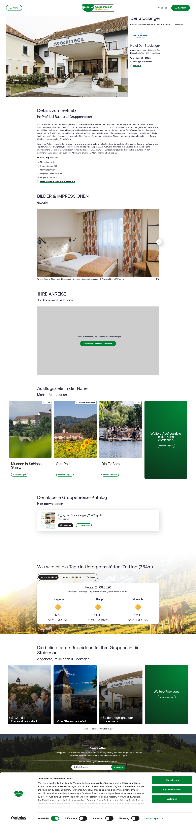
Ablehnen (172, 799)
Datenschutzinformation (50, 807)
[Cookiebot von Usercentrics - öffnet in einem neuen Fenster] (18, 818)
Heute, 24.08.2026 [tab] (48, 577)
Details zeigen (152, 818)
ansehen (67, 525)
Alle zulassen (172, 780)
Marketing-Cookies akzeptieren (98, 344)
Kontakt (182, 8)
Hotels (93, 729)
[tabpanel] (98, 603)
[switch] (83, 818)
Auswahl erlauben (172, 789)
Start (86, 729)
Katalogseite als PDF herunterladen (57, 181)
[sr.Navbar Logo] (98, 7)
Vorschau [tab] (91, 577)
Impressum (120, 807)
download (85, 525)
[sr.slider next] (159, 242)
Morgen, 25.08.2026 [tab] (72, 577)
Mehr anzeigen (19, 475)
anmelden (118, 767)
